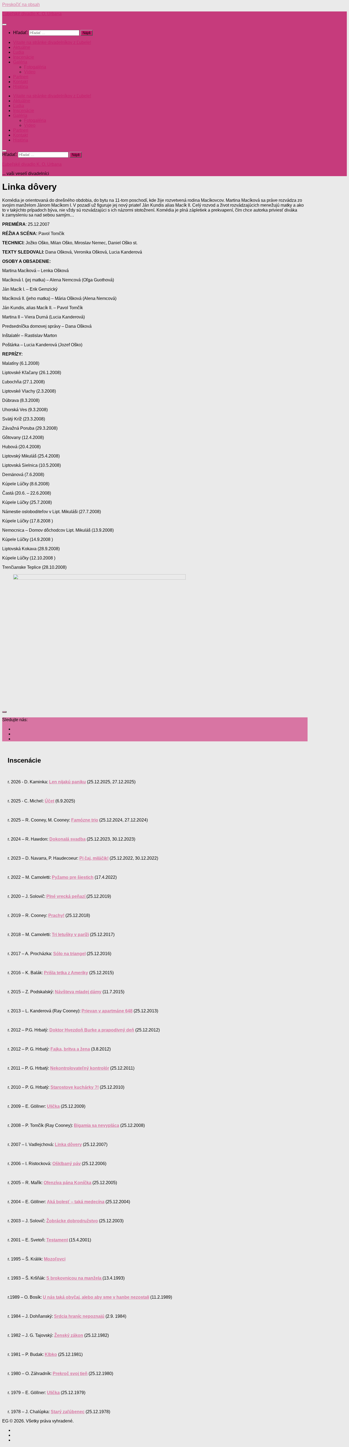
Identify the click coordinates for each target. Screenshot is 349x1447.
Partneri (20, 76)
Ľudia (18, 52)
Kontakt (20, 81)
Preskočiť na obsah (21, 4)
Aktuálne (21, 47)
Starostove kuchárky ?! (74, 1087)
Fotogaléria (35, 67)
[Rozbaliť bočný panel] (4, 712)
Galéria (20, 62)
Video (29, 72)
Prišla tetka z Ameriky (66, 972)
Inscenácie (23, 57)
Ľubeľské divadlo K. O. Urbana (32, 13)
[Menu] (4, 24)
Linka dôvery (68, 1144)
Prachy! (56, 915)
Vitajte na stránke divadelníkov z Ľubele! (52, 42)
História (20, 86)
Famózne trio (84, 820)
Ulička (53, 1106)
